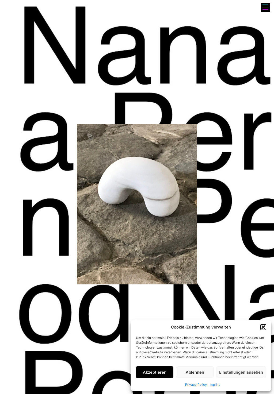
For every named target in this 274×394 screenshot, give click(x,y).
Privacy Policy (196, 385)
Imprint (215, 385)
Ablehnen (195, 372)
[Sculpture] (137, 204)
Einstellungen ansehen (241, 372)
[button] (263, 327)
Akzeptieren (154, 372)
